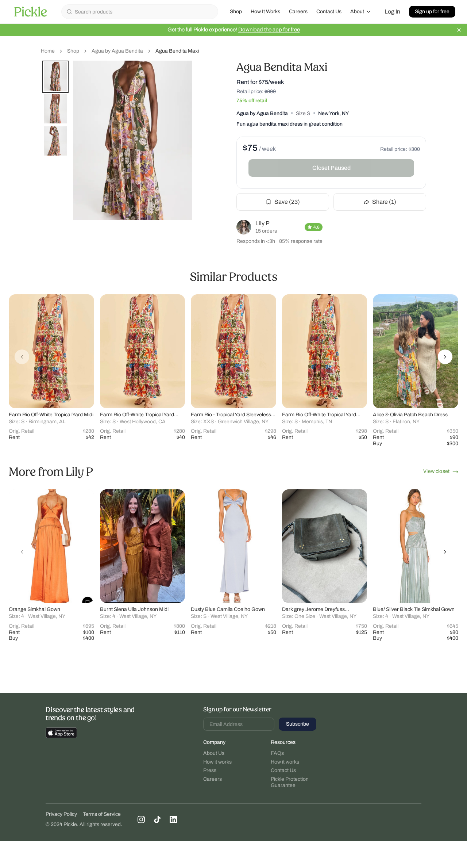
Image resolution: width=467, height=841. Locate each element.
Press (209, 770)
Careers (298, 11)
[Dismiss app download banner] (459, 30)
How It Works (265, 11)
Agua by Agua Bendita (117, 51)
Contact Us (328, 11)
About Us (213, 753)
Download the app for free (269, 30)
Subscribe (297, 724)
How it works (217, 762)
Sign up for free (432, 11)
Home (48, 51)
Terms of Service (102, 814)
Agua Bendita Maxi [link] (177, 51)
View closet (436, 471)
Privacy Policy (61, 814)
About (357, 11)
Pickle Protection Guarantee (290, 782)
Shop (236, 11)
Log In (392, 11)
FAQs (277, 753)
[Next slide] (445, 356)
